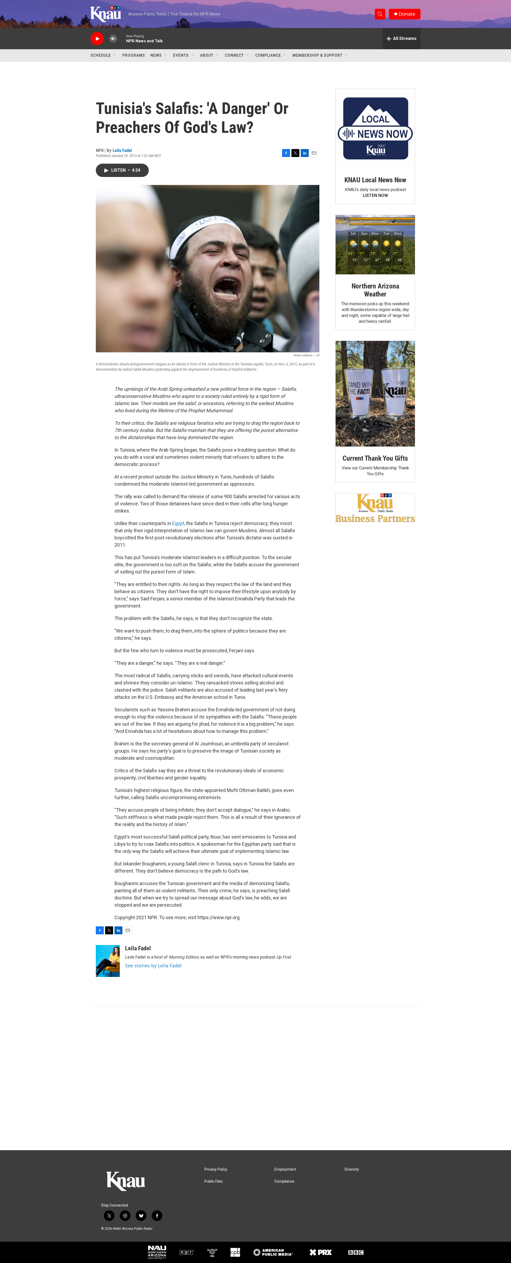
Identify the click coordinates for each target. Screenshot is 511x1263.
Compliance (268, 55)
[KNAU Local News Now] (375, 128)
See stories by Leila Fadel (153, 965)
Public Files (213, 1181)
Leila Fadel (122, 150)
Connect (234, 55)
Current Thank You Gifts (375, 458)
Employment (285, 1169)
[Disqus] (255, 1078)
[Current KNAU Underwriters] (375, 507)
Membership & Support (317, 55)
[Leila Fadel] (108, 961)
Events (181, 55)
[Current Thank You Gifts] (375, 394)
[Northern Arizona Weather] (375, 245)
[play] (97, 39)
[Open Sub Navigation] (115, 55)
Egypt (178, 523)
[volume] (113, 39)
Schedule (100, 55)
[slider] (121, 38)
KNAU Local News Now (375, 180)
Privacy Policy (215, 1169)
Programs (133, 55)
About (206, 55)
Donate (407, 14)
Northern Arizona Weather (375, 290)
